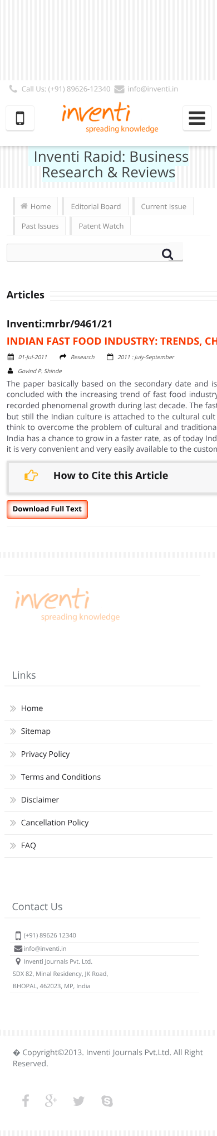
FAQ (28, 845)
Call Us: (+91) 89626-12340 (66, 89)
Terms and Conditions (61, 777)
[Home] (65, 621)
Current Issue (163, 206)
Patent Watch (101, 226)
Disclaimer (40, 800)
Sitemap (36, 731)
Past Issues (40, 226)
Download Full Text (47, 509)
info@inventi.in (152, 89)
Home (41, 206)
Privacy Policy (45, 754)
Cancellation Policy (54, 823)
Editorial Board (96, 206)
